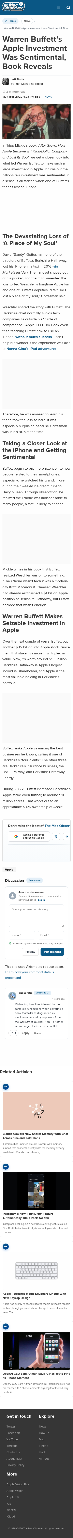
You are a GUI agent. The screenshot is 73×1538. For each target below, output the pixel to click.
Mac (41, 1439)
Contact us (13, 1452)
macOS (11, 1510)
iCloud (10, 1516)
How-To (44, 1433)
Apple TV (12, 1497)
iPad (42, 1452)
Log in (41, 899)
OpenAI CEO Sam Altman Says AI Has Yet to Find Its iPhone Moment (36, 1375)
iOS (8, 1503)
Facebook (13, 1433)
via (55, 266)
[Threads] (67, 836)
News (27, 21)
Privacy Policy (15, 1465)
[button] (58, 7)
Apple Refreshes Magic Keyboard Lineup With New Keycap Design (34, 1296)
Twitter (10, 1426)
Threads (11, 1445)
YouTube (12, 1439)
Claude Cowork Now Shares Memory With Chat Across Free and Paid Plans (35, 1136)
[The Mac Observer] (13, 7)
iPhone (43, 1445)
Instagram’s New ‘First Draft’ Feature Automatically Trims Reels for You (28, 1216)
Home (12, 21)
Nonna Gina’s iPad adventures (31, 348)
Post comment (52, 952)
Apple (9, 869)
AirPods (44, 1458)
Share (37, 1033)
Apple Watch (14, 1490)
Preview (30, 952)
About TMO (14, 1458)
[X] (56, 836)
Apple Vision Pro (17, 1484)
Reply (25, 1033)
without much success (33, 336)
